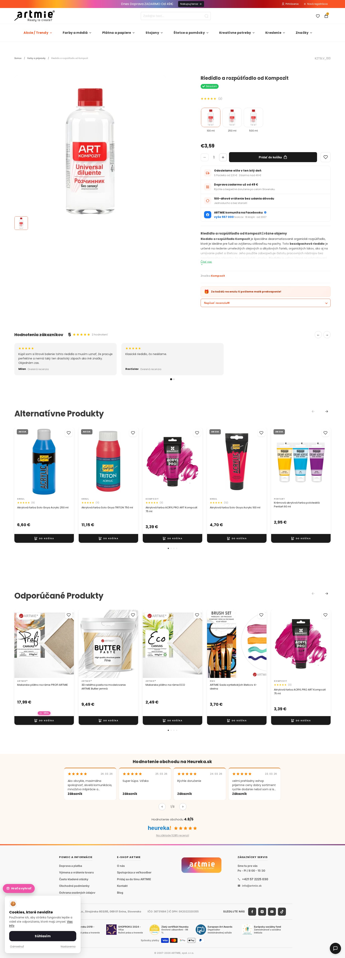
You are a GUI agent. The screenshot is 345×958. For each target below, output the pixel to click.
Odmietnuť (17, 946)
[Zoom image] (90, 152)
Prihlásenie (292, 4)
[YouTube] (272, 912)
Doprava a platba (70, 865)
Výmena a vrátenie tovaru (76, 872)
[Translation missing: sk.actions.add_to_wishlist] (68, 432)
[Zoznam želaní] (318, 16)
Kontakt (122, 885)
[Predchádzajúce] (162, 806)
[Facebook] (252, 912)
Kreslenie (273, 32)
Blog (120, 892)
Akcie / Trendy (36, 32)
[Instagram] (262, 912)
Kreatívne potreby (235, 32)
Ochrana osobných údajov (77, 892)
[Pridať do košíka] (44, 538)
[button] (168, 548)
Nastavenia (68, 946)
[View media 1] (21, 223)
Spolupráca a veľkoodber (134, 872)
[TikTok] (282, 912)
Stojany (152, 32)
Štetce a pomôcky (189, 32)
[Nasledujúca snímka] (66, 461)
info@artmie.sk (252, 885)
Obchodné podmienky (74, 885)
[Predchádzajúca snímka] (21, 461)
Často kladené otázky (73, 879)
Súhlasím (43, 936)
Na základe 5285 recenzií (172, 835)
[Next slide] (326, 411)
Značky (302, 32)
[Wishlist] (326, 157)
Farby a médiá (75, 32)
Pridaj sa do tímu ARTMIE (134, 879)
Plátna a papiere (116, 32)
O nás (121, 865)
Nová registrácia (317, 4)
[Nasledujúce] (182, 806)
